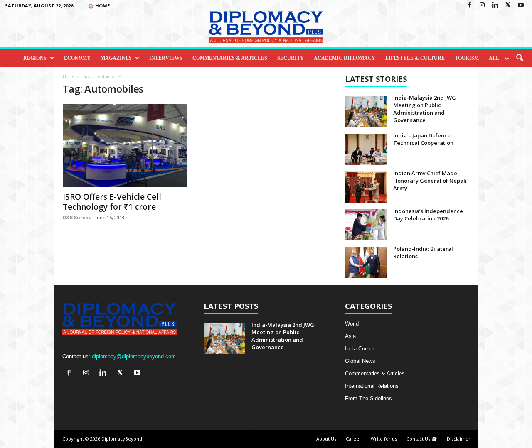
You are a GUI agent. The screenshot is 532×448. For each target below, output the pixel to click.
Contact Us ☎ (421, 439)
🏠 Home (99, 5)
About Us (326, 439)
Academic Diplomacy (344, 58)
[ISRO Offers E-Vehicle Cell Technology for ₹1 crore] (125, 145)
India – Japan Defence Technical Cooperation (423, 139)
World (352, 324)
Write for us (384, 439)
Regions (35, 58)
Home (68, 76)
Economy (77, 58)
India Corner (359, 348)
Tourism (467, 58)
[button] (519, 58)
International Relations (372, 386)
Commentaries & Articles (229, 58)
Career (353, 439)
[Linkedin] (495, 5)
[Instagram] (482, 5)
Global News (360, 361)
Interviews (165, 58)
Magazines (116, 58)
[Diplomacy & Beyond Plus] (266, 27)
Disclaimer (458, 439)
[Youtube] (521, 5)
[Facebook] (469, 5)
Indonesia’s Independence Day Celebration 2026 (428, 214)
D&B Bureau (77, 217)
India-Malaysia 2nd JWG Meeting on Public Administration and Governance (424, 109)
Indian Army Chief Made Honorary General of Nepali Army (430, 180)
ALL (494, 58)
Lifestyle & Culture (415, 58)
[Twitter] (508, 5)
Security (290, 58)
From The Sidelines (368, 398)
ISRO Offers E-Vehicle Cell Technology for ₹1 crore (112, 201)
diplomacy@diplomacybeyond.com (134, 356)
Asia (350, 336)
